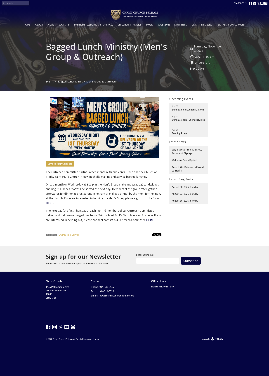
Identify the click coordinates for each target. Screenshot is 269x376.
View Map (51, 297)
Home (27, 24)
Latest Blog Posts (181, 179)
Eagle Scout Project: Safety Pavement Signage (187, 151)
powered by (211, 341)
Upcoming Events (181, 99)
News (51, 24)
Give (194, 24)
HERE (49, 203)
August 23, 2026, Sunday (185, 193)
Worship (64, 24)
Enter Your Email (145, 254)
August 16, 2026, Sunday (185, 200)
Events (50, 81)
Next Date (197, 68)
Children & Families (130, 24)
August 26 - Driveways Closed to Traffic (188, 168)
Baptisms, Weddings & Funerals (93, 24)
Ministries (180, 24)
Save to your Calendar (60, 163)
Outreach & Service (69, 234)
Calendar (164, 24)
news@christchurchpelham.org (116, 295)
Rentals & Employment (231, 24)
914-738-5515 (240, 3)
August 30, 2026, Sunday (185, 186)
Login (96, 338)
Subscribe (190, 261)
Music (149, 24)
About (39, 24)
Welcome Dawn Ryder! (184, 160)
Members (206, 24)
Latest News (177, 142)
